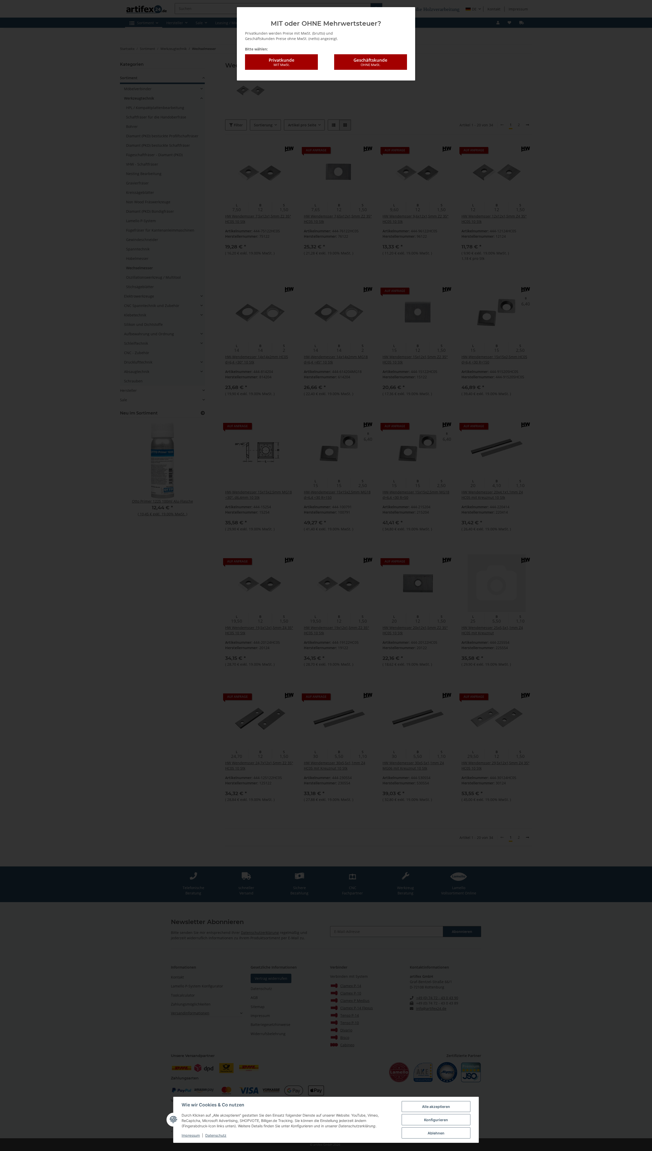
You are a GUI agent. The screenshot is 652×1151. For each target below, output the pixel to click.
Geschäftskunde (370, 62)
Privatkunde (281, 62)
